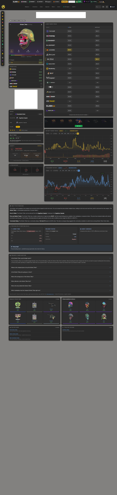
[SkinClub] (86, 2)
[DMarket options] (32, 1)
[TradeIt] (79, 2)
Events (47, 133)
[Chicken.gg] (101, 2)
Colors (58, 6)
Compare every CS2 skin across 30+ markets (78, 114)
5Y (75, 133)
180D (68, 133)
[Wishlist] (103, 7)
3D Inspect (67, 6)
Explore (73, 6)
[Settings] (106, 6)
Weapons (27, 6)
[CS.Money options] (24, 1)
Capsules (47, 6)
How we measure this (17, 160)
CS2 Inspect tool (50, 294)
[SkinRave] (93, 2)
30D (62, 133)
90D (65, 133)
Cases (41, 6)
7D (59, 133)
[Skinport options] (40, 1)
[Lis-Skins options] (56, 1)
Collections (34, 6)
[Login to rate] (10, 130)
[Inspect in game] (42, 24)
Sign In (113, 6)
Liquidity (26, 145)
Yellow (18, 126)
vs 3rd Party (55, 170)
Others (53, 6)
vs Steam (55, 133)
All (77, 133)
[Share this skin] (10, 24)
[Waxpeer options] (48, 1)
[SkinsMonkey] (64, 2)
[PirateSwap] (71, 2)
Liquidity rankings (25, 160)
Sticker (17, 20)
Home (13, 20)
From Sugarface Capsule (69, 299)
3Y (73, 133)
